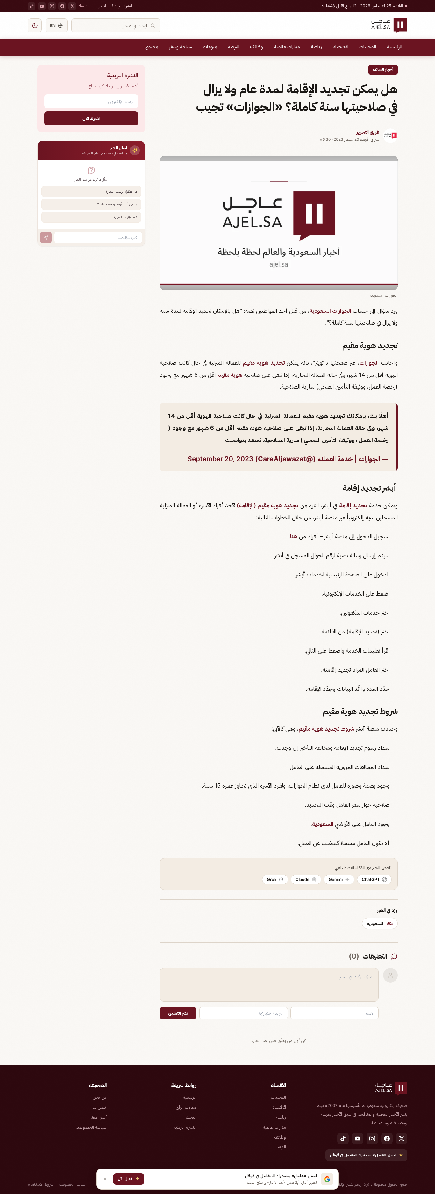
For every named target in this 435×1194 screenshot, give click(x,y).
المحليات (367, 47)
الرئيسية (394, 47)
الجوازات (369, 362)
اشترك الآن (91, 118)
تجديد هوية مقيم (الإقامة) (267, 505)
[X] (72, 6)
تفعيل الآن (128, 1178)
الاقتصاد (340, 47)
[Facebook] (62, 6)
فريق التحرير (368, 132)
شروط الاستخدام (40, 1184)
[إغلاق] (105, 1179)
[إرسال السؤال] (46, 237)
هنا (293, 536)
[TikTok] (31, 6)
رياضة (316, 47)
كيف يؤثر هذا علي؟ (125, 217)
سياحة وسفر (180, 47)
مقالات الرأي (186, 1107)
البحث (191, 1116)
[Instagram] (52, 6)
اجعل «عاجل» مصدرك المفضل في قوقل (366, 1155)
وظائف (256, 47)
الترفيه (233, 47)
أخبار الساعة (383, 69)
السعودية (322, 823)
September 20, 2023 (220, 459)
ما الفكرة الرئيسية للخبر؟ (121, 191)
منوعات (210, 47)
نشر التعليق (178, 1013)
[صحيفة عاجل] (389, 25)
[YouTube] (42, 6)
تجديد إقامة (353, 505)
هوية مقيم (230, 374)
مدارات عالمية (287, 47)
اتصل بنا (99, 6)
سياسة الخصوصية (91, 1127)
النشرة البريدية (122, 6)
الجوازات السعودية (330, 310)
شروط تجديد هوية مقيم (326, 728)
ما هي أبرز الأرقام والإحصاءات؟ (117, 204)
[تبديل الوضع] (35, 25)
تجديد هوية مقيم (265, 362)
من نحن (100, 1097)
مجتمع (151, 47)
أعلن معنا (98, 1116)
